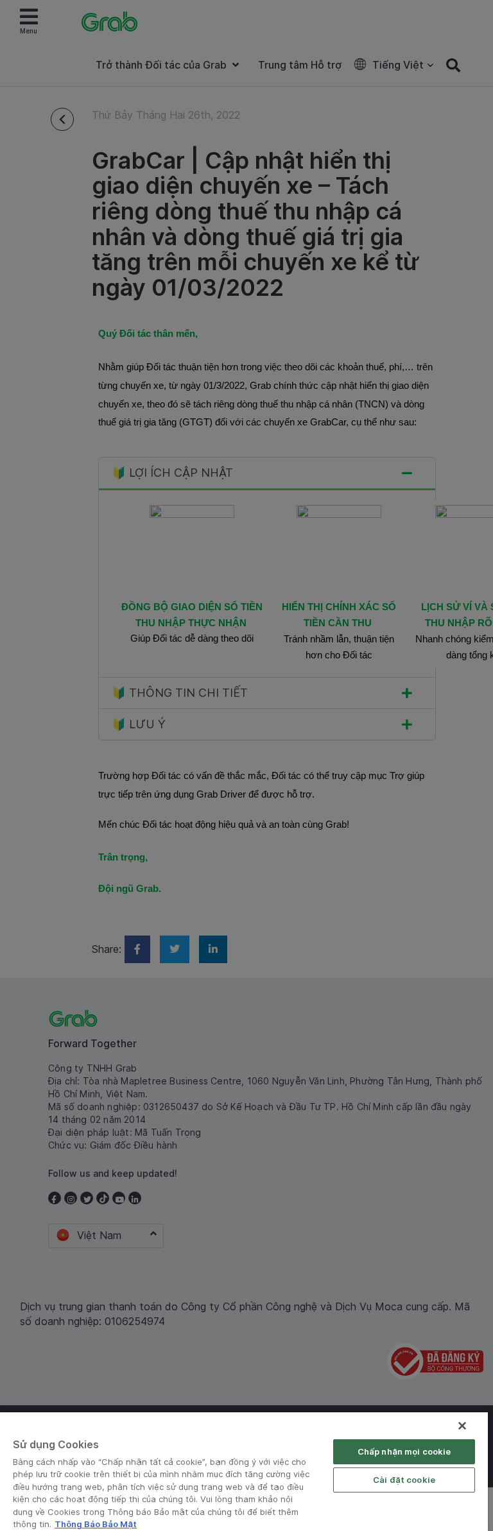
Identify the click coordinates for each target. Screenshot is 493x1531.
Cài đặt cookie (404, 1480)
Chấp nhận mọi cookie (404, 1451)
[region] (244, 1471)
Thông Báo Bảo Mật (96, 1524)
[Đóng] (462, 1426)
